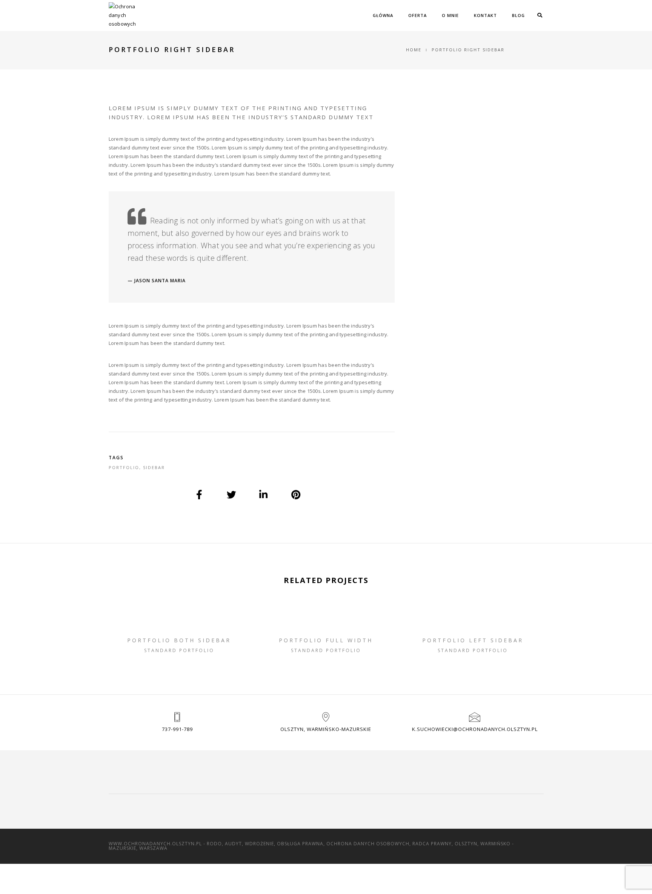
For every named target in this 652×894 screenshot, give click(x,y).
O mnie (450, 15)
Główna (383, 15)
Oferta (417, 15)
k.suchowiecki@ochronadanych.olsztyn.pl (475, 729)
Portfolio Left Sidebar (472, 640)
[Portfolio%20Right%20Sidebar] (199, 494)
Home (413, 49)
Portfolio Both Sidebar (179, 640)
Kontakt (485, 15)
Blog (518, 15)
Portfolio (124, 467)
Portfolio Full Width (326, 640)
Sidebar (154, 467)
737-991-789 (177, 729)
